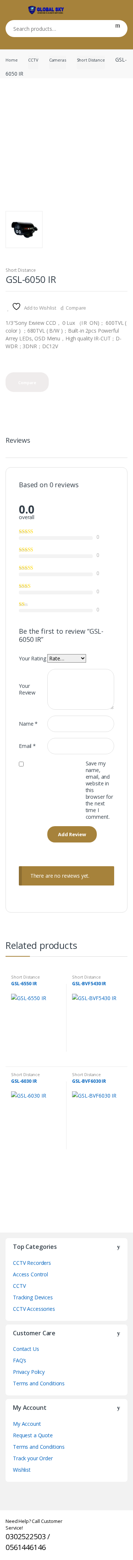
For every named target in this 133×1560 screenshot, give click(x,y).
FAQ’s (19, 1360)
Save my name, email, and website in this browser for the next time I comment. (99, 790)
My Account (27, 1423)
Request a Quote (33, 1435)
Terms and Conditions (39, 1383)
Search (117, 28)
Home (11, 60)
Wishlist (22, 1469)
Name (28, 723)
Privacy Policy (29, 1371)
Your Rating (32, 658)
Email (27, 745)
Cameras (57, 60)
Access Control (30, 1274)
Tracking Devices (33, 1297)
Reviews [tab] (18, 441)
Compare (76, 307)
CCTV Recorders (32, 1262)
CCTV (33, 60)
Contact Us (26, 1348)
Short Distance (91, 60)
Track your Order (33, 1458)
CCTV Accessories (34, 1308)
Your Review (27, 689)
